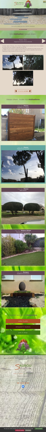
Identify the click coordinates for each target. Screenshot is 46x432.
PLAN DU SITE (38, 358)
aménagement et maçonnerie (23, 327)
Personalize (28, 430)
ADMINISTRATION (23, 359)
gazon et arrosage (23, 332)
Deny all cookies (20, 430)
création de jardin (23, 321)
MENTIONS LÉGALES (9, 358)
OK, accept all (39, 428)
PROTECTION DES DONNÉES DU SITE (24, 358)
